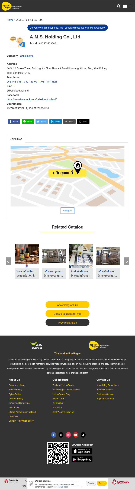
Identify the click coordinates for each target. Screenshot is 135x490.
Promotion (57, 407)
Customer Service (105, 393)
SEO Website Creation (63, 411)
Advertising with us (67, 305)
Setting (91, 483)
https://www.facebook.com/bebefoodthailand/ (32, 99)
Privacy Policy (15, 389)
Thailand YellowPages (67, 353)
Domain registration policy (21, 420)
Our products (61, 379)
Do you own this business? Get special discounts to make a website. (67, 27)
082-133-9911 (32, 81)
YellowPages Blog (61, 393)
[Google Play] (101, 459)
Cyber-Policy (15, 393)
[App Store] (101, 451)
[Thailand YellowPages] (61, 435)
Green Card (58, 398)
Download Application (82, 444)
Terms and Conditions (19, 402)
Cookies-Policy (16, 398)
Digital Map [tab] (16, 139)
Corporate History (17, 385)
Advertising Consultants (108, 385)
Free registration (67, 322)
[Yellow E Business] (53, 435)
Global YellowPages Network (22, 411)
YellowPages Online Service (66, 389)
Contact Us (103, 379)
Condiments (26, 55)
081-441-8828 (49, 81)
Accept (102, 483)
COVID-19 (13, 416)
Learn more (63, 487)
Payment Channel (105, 398)
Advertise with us (105, 389)
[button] (14, 121)
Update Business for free (67, 313)
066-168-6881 (15, 81)
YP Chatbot (58, 402)
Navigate (67, 210)
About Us (14, 379)
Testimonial (14, 407)
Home (10, 20)
